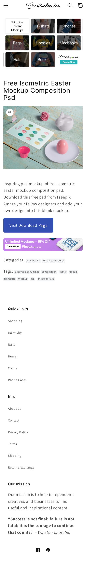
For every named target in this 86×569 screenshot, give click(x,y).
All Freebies (33, 260)
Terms (12, 444)
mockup (23, 278)
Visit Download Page (28, 225)
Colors (12, 368)
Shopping (15, 321)
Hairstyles (15, 333)
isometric (9, 278)
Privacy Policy (18, 432)
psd (32, 278)
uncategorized (45, 278)
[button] (6, 5)
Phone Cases (17, 380)
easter (63, 271)
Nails (11, 344)
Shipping (14, 456)
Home (12, 356)
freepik (73, 271)
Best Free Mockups (54, 260)
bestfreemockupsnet (27, 271)
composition (49, 271)
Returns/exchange (21, 467)
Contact (13, 420)
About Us (14, 408)
